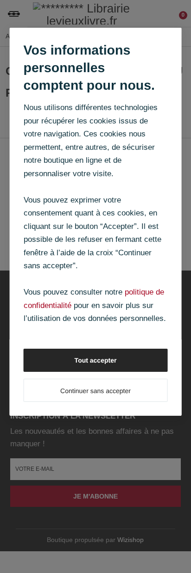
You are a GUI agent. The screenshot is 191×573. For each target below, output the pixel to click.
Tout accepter (96, 360)
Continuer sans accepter (95, 390)
